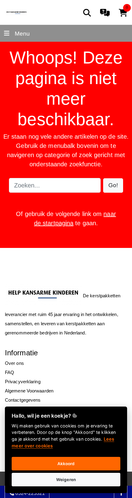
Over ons (14, 363)
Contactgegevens (23, 400)
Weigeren (66, 479)
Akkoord (66, 463)
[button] (113, 185)
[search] (87, 13)
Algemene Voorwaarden (29, 390)
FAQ (9, 372)
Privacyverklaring (23, 381)
